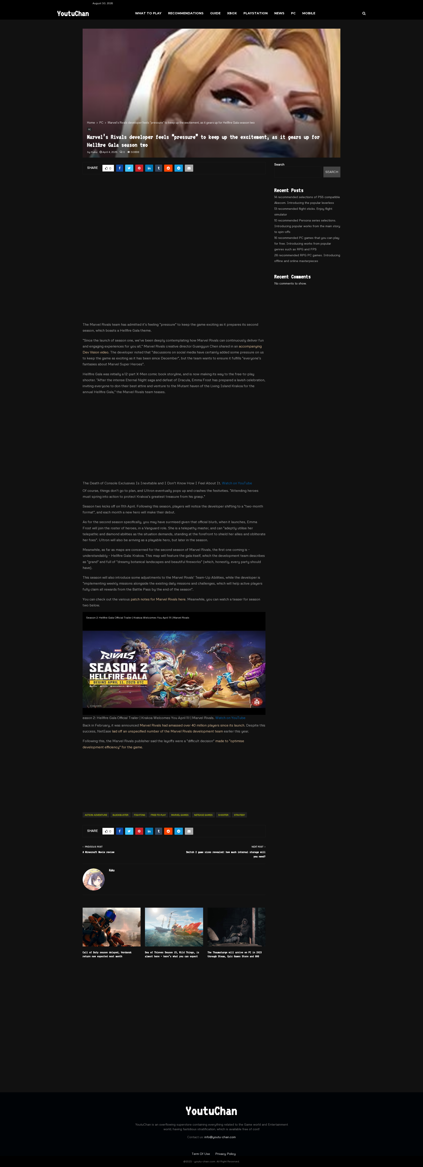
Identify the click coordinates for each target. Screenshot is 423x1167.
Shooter (223, 815)
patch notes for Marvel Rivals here (158, 599)
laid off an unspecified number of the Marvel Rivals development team (167, 731)
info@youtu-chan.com (220, 1137)
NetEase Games (203, 815)
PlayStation (255, 13)
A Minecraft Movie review (98, 852)
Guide (215, 13)
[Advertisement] (174, 215)
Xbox (232, 13)
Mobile (308, 13)
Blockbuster (120, 815)
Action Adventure (96, 815)
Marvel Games (180, 815)
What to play (148, 13)
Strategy (239, 815)
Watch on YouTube (237, 483)
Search (279, 164)
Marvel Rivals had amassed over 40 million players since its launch (192, 725)
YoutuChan (73, 13)
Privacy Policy (225, 1154)
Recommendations (186, 13)
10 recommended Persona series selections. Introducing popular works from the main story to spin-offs (307, 226)
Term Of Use (201, 1154)
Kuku (94, 152)
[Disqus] (174, 1023)
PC (293, 13)
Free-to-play (158, 815)
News (279, 13)
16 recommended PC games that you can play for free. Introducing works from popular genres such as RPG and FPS (306, 243)
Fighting (139, 815)
